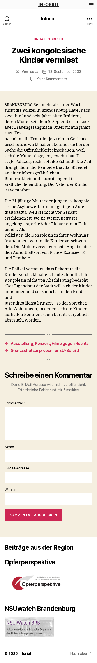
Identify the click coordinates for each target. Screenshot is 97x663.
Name (9, 447)
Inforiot (48, 18)
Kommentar (15, 403)
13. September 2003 (64, 71)
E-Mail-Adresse (17, 468)
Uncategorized (48, 39)
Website (11, 490)
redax (33, 71)
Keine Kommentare (52, 79)
